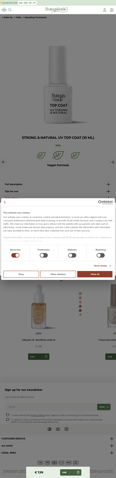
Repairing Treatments (35, 17)
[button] (3, 162)
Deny (21, 274)
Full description (13, 184)
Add (32, 356)
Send (102, 407)
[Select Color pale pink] (80, 297)
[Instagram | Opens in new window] (66, 431)
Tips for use (11, 191)
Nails (18, 17)
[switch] (44, 255)
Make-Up (8, 17)
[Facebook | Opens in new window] (49, 431)
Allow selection (58, 274)
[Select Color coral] (80, 310)
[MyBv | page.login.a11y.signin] (105, 10)
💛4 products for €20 (8, 3)
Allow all (95, 274)
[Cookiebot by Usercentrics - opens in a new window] (100, 202)
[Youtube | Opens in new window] (58, 431)
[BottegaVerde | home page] (56, 10)
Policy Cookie (30, 241)
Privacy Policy (38, 415)
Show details (100, 266)
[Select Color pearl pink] (80, 302)
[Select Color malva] (80, 306)
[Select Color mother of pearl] (80, 293)
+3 (80, 315)
